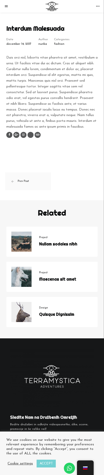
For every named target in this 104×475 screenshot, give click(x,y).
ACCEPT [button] (46, 463)
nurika (42, 43)
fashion (59, 43)
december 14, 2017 (18, 43)
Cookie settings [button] (20, 463)
